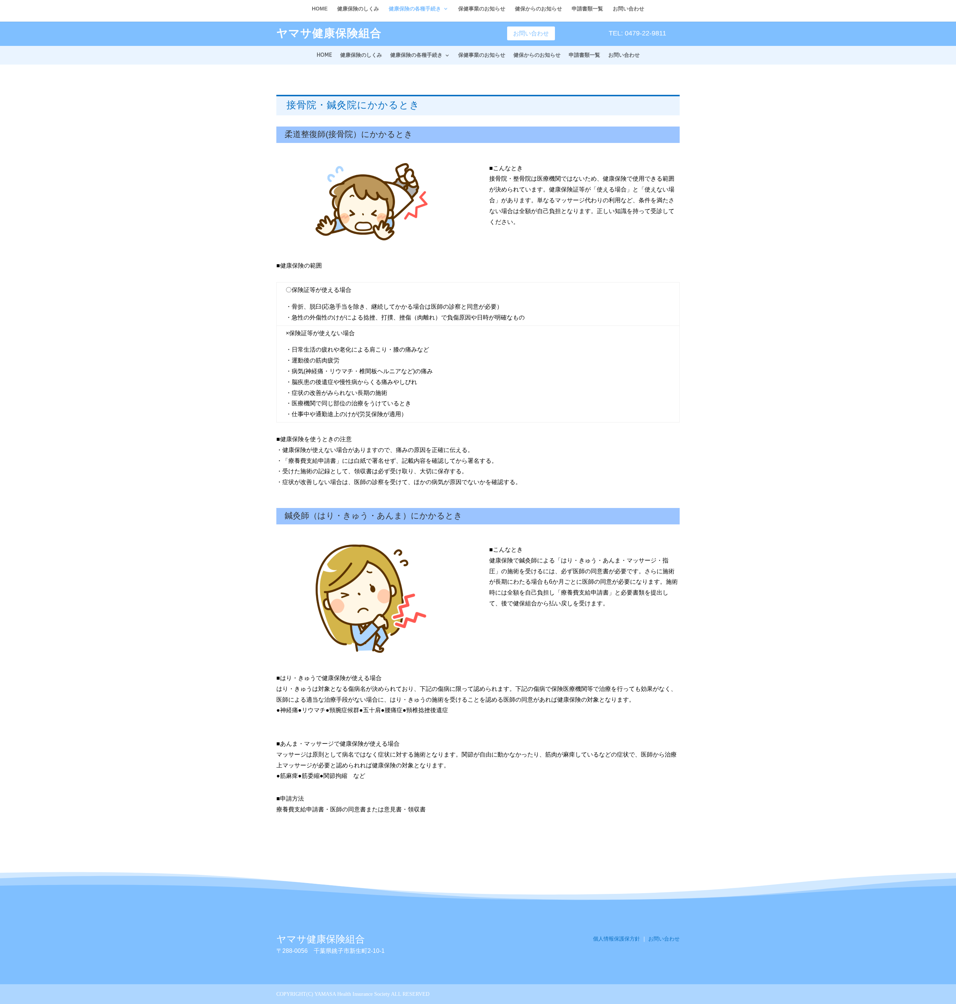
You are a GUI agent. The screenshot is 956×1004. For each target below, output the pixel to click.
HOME (324, 55)
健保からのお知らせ (537, 55)
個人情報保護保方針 (616, 939)
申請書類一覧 (584, 55)
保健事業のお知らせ (481, 55)
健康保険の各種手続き (416, 55)
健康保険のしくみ (361, 55)
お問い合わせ (531, 33)
